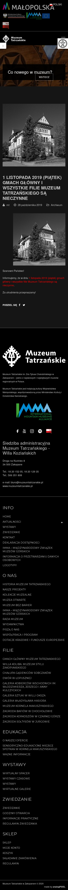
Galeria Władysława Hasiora (24, 700)
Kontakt (9, 537)
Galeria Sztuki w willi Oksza (24, 695)
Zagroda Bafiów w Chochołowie (27, 711)
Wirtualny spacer (16, 773)
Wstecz (44, 77)
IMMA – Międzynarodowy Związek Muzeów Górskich (27, 549)
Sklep (7, 842)
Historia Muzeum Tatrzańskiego (27, 584)
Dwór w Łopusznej (17, 678)
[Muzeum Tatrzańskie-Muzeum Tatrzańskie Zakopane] (14, 38)
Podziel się (10, 305)
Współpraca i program (20, 634)
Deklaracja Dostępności (21, 542)
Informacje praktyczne (20, 818)
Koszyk (8, 853)
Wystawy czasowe (16, 778)
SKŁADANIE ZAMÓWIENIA (19, 858)
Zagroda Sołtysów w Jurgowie (26, 721)
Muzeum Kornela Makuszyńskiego (28, 706)
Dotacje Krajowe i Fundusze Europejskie (34, 640)
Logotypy (10, 565)
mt (7, 205)
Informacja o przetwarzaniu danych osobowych (31, 558)
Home (7, 516)
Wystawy (9, 527)
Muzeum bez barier (17, 605)
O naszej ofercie (15, 740)
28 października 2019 (30, 205)
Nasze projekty (14, 589)
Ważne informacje (17, 754)
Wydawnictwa (13, 624)
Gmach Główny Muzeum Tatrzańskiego (32, 659)
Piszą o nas (11, 629)
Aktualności (12, 521)
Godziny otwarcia (16, 813)
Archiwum (56, 205)
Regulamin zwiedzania (20, 823)
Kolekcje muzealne (17, 594)
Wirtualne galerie (17, 789)
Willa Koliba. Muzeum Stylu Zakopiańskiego (23, 666)
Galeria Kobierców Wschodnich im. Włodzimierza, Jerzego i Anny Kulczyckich (29, 687)
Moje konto (11, 847)
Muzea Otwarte (14, 600)
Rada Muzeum (13, 619)
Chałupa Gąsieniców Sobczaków (27, 672)
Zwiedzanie (11, 532)
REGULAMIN (11, 863)
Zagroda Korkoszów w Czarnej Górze (32, 716)
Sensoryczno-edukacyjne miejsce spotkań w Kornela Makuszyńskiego (30, 747)
